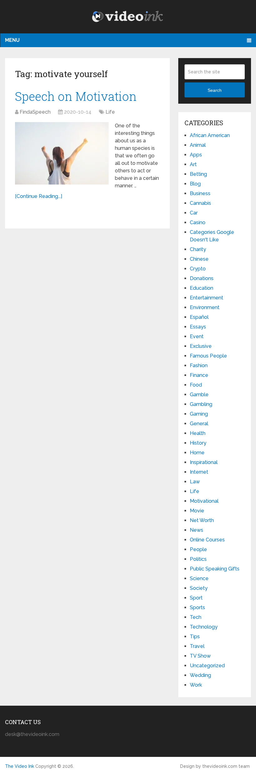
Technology (204, 627)
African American (210, 135)
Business (200, 193)
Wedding (200, 675)
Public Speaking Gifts (214, 569)
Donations (202, 278)
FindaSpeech (35, 112)
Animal (198, 145)
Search (215, 90)
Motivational (204, 501)
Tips (195, 636)
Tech (195, 617)
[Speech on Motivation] (62, 153)
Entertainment (206, 298)
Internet (199, 472)
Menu (12, 40)
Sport (196, 598)
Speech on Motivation (76, 96)
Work (196, 685)
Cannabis (200, 203)
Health (197, 433)
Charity (198, 249)
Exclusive (201, 346)
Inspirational (204, 462)
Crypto (198, 269)
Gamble (199, 394)
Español (199, 317)
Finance (199, 375)
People (198, 549)
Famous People (208, 356)
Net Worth (202, 520)
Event (197, 336)
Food (196, 385)
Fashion (199, 365)
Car (194, 213)
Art (193, 164)
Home (197, 453)
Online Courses (207, 540)
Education (201, 288)
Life (110, 112)
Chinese (199, 259)
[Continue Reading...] (38, 196)
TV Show (200, 656)
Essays (198, 327)
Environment (204, 307)
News (196, 530)
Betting (198, 174)
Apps (196, 155)
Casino (197, 222)
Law (195, 482)
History (198, 443)
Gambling (201, 404)
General (199, 424)
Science (199, 578)
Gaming (199, 414)
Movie (197, 511)
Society (199, 588)
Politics (198, 559)
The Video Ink (19, 766)
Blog (195, 184)
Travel (197, 646)
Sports (197, 607)
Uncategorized (207, 666)
